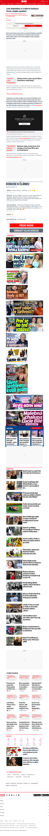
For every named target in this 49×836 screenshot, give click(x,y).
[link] (14, 93)
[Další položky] (47, 4)
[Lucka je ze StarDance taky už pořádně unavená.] (12, 15)
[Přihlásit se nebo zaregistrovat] (47, 1)
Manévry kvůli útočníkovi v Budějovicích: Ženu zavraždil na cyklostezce (31, 628)
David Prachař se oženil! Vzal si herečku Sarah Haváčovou (32, 472)
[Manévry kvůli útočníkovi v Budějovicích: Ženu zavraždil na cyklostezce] (14, 630)
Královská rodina (10, 776)
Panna (40, 740)
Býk (15, 740)
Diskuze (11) (8, 20)
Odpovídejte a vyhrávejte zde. (14, 157)
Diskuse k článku (17, 184)
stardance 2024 (13, 783)
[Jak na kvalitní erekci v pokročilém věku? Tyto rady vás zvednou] (14, 619)
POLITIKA (10, 428)
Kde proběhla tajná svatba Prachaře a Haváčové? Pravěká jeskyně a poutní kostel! (31, 519)
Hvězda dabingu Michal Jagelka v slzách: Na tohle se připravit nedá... (31, 584)
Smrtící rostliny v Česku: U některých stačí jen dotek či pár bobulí (31, 540)
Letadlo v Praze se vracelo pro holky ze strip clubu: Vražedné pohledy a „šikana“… (31, 607)
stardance (8, 783)
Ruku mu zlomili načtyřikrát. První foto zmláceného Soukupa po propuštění (31, 595)
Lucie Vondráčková (34, 783)
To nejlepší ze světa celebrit (14, 771)
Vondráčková (38, 105)
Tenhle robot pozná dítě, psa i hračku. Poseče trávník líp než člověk (32, 506)
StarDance (23, 774)
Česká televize (20, 783)
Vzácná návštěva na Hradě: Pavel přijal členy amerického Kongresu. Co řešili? (24, 441)
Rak (28, 740)
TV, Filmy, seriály (26, 776)
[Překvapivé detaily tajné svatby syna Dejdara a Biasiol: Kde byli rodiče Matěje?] (14, 496)
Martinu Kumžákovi (25, 138)
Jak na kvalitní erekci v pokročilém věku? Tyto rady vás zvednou (31, 617)
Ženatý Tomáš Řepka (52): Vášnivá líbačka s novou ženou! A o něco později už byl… (31, 485)
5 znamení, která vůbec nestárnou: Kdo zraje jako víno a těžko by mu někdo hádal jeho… (31, 761)
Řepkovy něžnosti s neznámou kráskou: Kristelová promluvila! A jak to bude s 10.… (31, 574)
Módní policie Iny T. (31, 774)
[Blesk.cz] (24, 1)
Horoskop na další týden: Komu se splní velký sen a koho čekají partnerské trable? (30, 751)
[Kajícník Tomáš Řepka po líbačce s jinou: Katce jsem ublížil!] (14, 641)
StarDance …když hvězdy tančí (11, 785)
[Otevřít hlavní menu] (1, 1)
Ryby (40, 744)
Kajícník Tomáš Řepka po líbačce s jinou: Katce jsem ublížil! (31, 639)
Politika (8, 436)
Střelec (21, 744)
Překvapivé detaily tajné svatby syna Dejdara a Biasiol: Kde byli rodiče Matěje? (32, 495)
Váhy (9, 744)
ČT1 (29, 783)
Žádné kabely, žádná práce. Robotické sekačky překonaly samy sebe (31, 551)
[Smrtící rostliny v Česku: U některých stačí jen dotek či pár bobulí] (14, 542)
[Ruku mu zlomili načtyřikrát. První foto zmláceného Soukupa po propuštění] (14, 597)
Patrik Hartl (25, 783)
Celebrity (9, 774)
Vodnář (34, 744)
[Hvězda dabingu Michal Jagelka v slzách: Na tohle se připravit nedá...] (14, 586)
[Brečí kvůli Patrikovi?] (23, 15)
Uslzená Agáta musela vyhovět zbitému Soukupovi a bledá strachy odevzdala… (32, 562)
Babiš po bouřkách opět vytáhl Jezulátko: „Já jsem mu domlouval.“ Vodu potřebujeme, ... (12, 441)
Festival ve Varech (16, 774)
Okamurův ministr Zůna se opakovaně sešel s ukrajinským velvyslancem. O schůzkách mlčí (37, 441)
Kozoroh (27, 744)
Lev (34, 740)
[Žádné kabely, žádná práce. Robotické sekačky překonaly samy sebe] (14, 553)
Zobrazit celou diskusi (26, 230)
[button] (37, 795)
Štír (15, 744)
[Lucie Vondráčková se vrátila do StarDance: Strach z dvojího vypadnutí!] (15, 13)
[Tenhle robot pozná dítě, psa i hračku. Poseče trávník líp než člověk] (14, 508)
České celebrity (18, 776)
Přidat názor (26, 225)
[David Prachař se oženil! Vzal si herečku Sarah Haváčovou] (14, 474)
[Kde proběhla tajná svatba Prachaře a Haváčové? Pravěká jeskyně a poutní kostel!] (14, 520)
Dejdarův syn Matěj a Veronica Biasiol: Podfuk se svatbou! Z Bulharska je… (31, 529)
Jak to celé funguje (24, 27)
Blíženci (21, 740)
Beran (8, 740)
